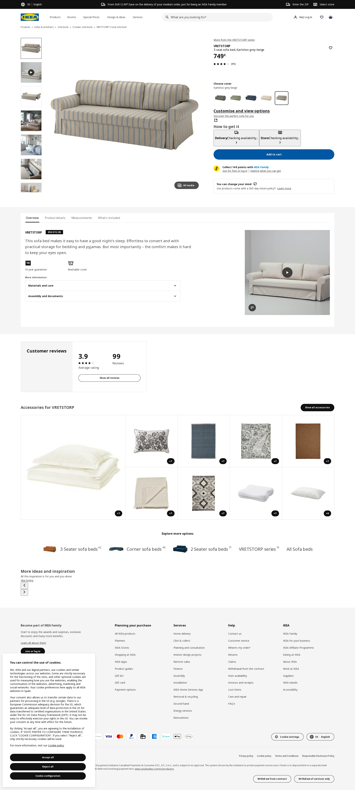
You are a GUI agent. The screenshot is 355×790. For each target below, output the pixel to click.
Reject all (47, 766)
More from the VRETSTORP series (234, 40)
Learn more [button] (284, 188)
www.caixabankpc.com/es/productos (154, 768)
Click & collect (181, 640)
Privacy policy (246, 755)
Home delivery (182, 633)
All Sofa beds (300, 549)
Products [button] (55, 17)
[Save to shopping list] (330, 48)
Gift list (119, 675)
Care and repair (237, 696)
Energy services (182, 710)
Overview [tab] (32, 218)
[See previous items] (24, 586)
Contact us (234, 633)
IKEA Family (290, 633)
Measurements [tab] (81, 218)
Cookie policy (264, 755)
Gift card (120, 682)
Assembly (179, 675)
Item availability (237, 675)
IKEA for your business (296, 640)
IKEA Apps (121, 661)
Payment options (125, 689)
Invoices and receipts (240, 682)
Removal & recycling (185, 696)
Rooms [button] (71, 17)
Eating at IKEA (291, 654)
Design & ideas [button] (116, 17)
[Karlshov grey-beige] (282, 98)
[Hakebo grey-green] (236, 98)
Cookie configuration (48, 775)
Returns (233, 654)
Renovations (181, 717)
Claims (232, 661)
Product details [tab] (55, 218)
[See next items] (24, 592)
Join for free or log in (234, 170)
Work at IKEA (291, 668)
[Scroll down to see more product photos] (31, 192)
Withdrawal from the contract (246, 668)
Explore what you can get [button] (265, 170)
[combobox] (216, 17)
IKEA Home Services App (188, 689)
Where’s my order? (239, 647)
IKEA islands (290, 682)
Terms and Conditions (287, 755)
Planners (120, 640)
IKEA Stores (122, 647)
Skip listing (27, 580)
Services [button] (138, 17)
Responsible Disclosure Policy (318, 755)
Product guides (124, 668)
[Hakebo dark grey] (220, 98)
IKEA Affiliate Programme (298, 647)
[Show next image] (194, 115)
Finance (178, 668)
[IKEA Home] (30, 17)
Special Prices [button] (91, 17)
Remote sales (181, 661)
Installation (180, 682)
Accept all (48, 757)
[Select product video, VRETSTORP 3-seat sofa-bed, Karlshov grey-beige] (31, 72)
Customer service (238, 640)
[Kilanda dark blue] (251, 98)
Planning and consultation (189, 647)
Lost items (234, 689)
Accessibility (290, 689)
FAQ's (231, 703)
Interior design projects (187, 654)
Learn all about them (33, 643)
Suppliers (288, 675)
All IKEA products (125, 633)
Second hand (181, 703)
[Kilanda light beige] (266, 98)
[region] (125, 115)
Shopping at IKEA (125, 654)
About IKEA (290, 661)
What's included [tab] (109, 218)
